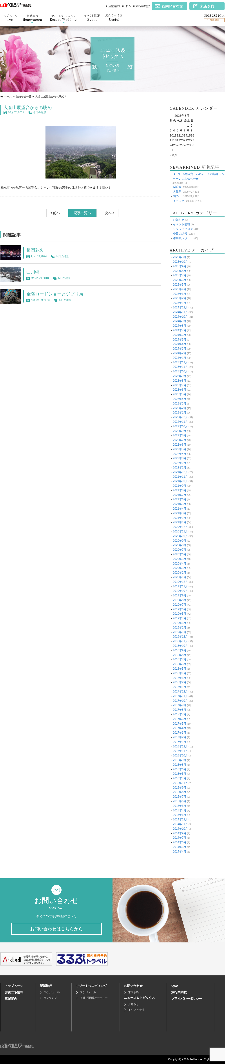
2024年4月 (179, 344)
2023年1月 (179, 412)
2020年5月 (179, 559)
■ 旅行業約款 (141, 6)
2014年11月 (180, 824)
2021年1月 (179, 522)
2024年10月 (180, 316)
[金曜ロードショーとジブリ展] (10, 301)
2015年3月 (179, 814)
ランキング (50, 997)
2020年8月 (179, 545)
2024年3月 (179, 348)
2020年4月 (179, 563)
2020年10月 (180, 536)
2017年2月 (179, 737)
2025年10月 (180, 261)
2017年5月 (179, 723)
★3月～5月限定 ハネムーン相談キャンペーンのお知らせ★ (199, 176)
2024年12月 (180, 307)
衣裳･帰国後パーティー (94, 997)
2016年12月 (180, 746)
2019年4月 (179, 618)
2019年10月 (180, 590)
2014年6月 (179, 842)
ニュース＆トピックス (139, 997)
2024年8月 (179, 325)
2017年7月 (179, 714)
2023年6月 (179, 389)
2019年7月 (179, 604)
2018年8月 (179, 655)
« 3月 (173, 155)
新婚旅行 (46, 985)
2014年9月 (179, 833)
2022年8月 (179, 435)
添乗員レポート (183, 238)
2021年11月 (180, 476)
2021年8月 (179, 490)
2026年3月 (179, 257)
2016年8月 (179, 764)
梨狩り (177, 187)
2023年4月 (179, 399)
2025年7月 (179, 275)
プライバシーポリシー (186, 998)
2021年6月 (179, 499)
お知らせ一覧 (23, 96)
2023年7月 (179, 385)
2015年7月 (179, 796)
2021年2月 (179, 517)
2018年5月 (179, 668)
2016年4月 (179, 778)
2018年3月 (179, 678)
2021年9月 (179, 485)
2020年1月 (179, 577)
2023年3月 (179, 403)
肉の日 (177, 196)
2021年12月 (180, 472)
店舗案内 (11, 998)
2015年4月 (179, 810)
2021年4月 (179, 508)
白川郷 (33, 272)
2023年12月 (180, 362)
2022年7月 (179, 440)
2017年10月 (180, 700)
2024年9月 (179, 321)
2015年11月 (180, 783)
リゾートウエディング (91, 985)
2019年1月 (179, 632)
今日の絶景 (39, 112)
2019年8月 (179, 600)
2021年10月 (180, 481)
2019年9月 (179, 595)
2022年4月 (179, 453)
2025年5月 (179, 284)
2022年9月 (179, 431)
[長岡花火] (10, 257)
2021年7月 (179, 495)
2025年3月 (179, 293)
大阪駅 (177, 191)
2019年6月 (179, 609)
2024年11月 (180, 312)
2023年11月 (180, 366)
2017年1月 (179, 741)
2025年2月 (179, 298)
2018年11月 (180, 641)
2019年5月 (179, 613)
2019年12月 (180, 581)
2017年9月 (179, 705)
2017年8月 (179, 709)
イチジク (178, 200)
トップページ (14, 985)
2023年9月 (179, 376)
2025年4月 (179, 289)
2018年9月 (179, 650)
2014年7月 (179, 837)
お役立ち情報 (14, 992)
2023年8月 (179, 380)
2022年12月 (180, 417)
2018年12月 (180, 636)
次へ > (109, 213)
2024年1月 (179, 357)
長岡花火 (35, 250)
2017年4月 (179, 728)
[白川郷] (10, 279)
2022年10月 (180, 426)
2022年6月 (179, 444)
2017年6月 (179, 719)
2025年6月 (179, 280)
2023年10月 (180, 371)
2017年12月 (180, 691)
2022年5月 (179, 449)
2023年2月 (179, 408)
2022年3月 (179, 458)
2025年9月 (179, 266)
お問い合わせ (133, 985)
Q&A (174, 985)
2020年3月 (179, 568)
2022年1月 (179, 467)
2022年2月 (179, 463)
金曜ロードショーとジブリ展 (54, 294)
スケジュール (52, 992)
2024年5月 (179, 339)
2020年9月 (179, 540)
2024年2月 (179, 353)
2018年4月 (179, 673)
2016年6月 (179, 769)
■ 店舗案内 (113, 6)
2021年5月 (179, 504)
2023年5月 (179, 394)
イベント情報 (181, 224)
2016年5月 (179, 773)
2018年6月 (179, 664)
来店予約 (133, 992)
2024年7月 (179, 330)
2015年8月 (179, 792)
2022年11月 (180, 421)
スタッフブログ (183, 229)
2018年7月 (179, 659)
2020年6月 (179, 554)
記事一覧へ (82, 213)
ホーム (8, 96)
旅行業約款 (179, 992)
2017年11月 (180, 696)
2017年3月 (179, 732)
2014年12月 (180, 819)
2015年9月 (179, 787)
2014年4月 (179, 851)
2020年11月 (180, 531)
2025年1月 (179, 302)
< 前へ (55, 213)
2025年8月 (179, 271)
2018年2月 (179, 682)
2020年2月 (179, 572)
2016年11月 (180, 750)
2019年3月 (179, 623)
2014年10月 (180, 828)
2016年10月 (180, 755)
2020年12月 (180, 526)
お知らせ (178, 219)
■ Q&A (126, 6)
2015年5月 (179, 805)
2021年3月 (179, 513)
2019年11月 (180, 586)
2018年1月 (179, 687)
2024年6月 (179, 335)
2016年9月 (179, 760)
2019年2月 (179, 627)
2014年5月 (179, 847)
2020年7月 (179, 549)
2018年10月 (180, 645)
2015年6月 (179, 801)
